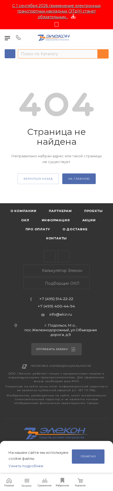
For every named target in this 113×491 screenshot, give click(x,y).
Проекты (93, 211)
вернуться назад (38, 178)
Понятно (88, 456)
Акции (89, 220)
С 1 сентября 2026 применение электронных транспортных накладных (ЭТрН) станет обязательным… (56, 11)
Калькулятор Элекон (61, 270)
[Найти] (103, 54)
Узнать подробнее (26, 466)
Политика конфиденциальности (61, 366)
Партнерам (60, 211)
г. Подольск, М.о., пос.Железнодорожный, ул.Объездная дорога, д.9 (60, 330)
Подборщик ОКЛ (62, 283)
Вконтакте (63, 256)
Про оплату (38, 229)
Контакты (56, 238)
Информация (56, 220)
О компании (23, 211)
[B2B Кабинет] (104, 38)
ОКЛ (24, 220)
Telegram (49, 256)
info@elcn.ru (60, 314)
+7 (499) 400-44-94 (56, 306)
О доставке (75, 229)
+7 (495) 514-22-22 (56, 299)
